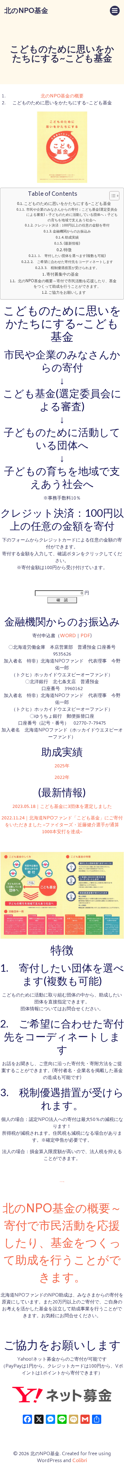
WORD (68, 636)
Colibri (79, 1461)
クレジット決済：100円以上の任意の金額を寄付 (71, 225)
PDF (85, 636)
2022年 (62, 778)
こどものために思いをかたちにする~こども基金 (67, 204)
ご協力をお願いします (67, 293)
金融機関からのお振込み (72, 231)
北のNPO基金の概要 (62, 96)
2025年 (62, 766)
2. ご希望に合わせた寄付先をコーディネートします (72, 262)
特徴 (67, 250)
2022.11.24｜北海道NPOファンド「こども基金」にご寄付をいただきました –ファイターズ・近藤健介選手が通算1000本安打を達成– (62, 825)
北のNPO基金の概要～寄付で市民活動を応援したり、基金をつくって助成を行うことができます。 (67, 284)
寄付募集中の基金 (62, 275)
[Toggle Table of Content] (111, 196)
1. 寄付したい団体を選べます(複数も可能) (72, 256)
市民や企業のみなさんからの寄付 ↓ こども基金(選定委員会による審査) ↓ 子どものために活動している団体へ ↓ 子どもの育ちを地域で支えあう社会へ (72, 215)
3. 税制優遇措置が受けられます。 (71, 268)
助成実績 (72, 237)
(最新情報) (72, 243)
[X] (39, 1422)
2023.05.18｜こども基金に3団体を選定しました (62, 807)
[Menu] (115, 11)
